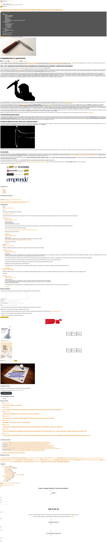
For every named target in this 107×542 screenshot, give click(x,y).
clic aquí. (72, 516)
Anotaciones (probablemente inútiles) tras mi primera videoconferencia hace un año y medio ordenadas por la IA (37, 448)
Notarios (69, 459)
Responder (5, 217)
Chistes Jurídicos (39, 457)
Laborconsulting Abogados (8, 447)
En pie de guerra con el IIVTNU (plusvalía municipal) (13, 202)
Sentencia (18, 461)
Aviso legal (2, 485)
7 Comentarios (24, 61)
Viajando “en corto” (10, 23)
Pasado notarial (7, 18)
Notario (65, 459)
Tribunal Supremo (63, 461)
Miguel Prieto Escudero (36, 459)
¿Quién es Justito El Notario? (7, 34)
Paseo (101, 459)
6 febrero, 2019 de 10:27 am (10, 277)
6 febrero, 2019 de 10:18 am (8, 245)
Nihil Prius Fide (5, 14)
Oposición (94, 459)
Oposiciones (5, 28)
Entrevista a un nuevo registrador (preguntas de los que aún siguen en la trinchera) (28, 449)
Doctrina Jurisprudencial (9, 16)
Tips (39, 461)
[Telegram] (1, 7)
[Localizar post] (1, 1)
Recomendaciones (11, 461)
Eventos (6, 17)
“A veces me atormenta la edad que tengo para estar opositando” (15, 201)
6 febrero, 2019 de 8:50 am (8, 269)
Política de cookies (9, 485)
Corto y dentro (9, 26)
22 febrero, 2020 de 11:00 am (11, 219)
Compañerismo (7, 199)
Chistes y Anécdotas (9, 467)
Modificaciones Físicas (50, 459)
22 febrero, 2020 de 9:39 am (8, 208)
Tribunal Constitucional (48, 461)
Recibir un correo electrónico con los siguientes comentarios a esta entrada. (17, 313)
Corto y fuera (9, 27)
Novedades (83, 459)
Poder (7, 461)
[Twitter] (0, 2)
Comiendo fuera (8, 477)
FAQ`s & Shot (5, 31)
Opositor (97, 459)
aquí (69, 265)
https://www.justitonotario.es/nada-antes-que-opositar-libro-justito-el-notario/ (21, 229)
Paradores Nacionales (8, 24)
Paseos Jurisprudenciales (9, 15)
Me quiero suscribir (6, 393)
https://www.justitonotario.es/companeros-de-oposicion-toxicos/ (18, 239)
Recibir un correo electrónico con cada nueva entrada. (12, 315)
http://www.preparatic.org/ (8, 213)
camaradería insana (31, 63)
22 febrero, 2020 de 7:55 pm (10, 235)
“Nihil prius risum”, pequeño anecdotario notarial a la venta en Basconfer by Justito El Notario (30, 442)
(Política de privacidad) (55, 311)
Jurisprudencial (5, 459)
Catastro (34, 457)
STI (22, 461)
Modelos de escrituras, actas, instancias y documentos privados (13, 4)
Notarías (78, 459)
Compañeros (13, 199)
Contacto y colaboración (6, 3)
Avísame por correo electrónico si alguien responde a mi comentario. (15, 309)
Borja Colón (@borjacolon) (8, 268)
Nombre (2, 301)
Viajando (6, 22)
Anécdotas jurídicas (6, 457)
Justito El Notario (8, 218)
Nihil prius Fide (7, 36)
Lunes (18, 459)
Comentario (3, 299)
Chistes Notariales (47, 457)
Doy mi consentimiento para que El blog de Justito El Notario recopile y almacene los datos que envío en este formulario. (31, 311)
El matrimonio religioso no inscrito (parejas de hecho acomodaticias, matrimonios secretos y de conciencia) (32, 445)
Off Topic (4, 33)
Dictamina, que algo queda (9, 30)
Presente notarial (7, 19)
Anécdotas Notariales (16, 457)
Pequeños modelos (8, 21)
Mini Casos (43, 459)
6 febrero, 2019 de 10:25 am (10, 251)
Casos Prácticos (29, 457)
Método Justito (59, 459)
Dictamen (60, 458)
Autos (24, 458)
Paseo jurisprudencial (9, 472)
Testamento (36, 461)
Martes (22, 459)
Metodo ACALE (28, 459)
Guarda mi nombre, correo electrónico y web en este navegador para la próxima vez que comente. (21, 307)
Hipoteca (97, 457)
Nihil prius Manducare (7, 475)
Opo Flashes (7, 29)
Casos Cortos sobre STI (9, 32)
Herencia (93, 457)
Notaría (73, 459)
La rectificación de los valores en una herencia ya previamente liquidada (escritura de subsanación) (31, 443)
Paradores (7, 478)
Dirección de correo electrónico (6, 390)
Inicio (3, 13)
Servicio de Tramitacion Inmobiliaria (14, 474)
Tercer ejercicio (28, 461)
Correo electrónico (4, 303)
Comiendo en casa (8, 25)
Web (1, 305)
